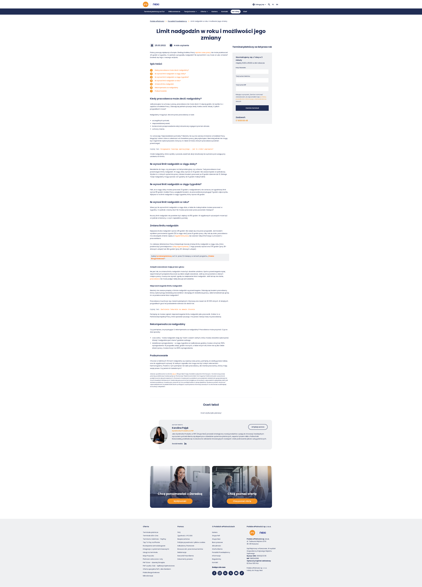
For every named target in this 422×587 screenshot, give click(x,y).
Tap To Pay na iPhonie (151, 542)
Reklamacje (181, 552)
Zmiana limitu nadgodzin (164, 84)
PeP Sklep (235, 11)
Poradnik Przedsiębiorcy (177, 21)
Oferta (203, 11)
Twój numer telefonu (243, 76)
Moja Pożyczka (148, 556)
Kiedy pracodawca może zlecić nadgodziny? (172, 70)
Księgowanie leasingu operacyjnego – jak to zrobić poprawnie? (187, 149)
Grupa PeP (216, 536)
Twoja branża (189, 11)
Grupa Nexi (216, 539)
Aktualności (216, 546)
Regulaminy (216, 559)
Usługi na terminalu (150, 552)
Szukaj (269, 4)
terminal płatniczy (164, 256)
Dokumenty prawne (185, 559)
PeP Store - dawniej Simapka (154, 562)
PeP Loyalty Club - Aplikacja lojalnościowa (159, 566)
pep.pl (174, 374)
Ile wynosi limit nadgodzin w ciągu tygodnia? (172, 77)
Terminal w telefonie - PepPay (154, 539)
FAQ (179, 532)
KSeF (245, 11)
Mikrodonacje (148, 576)
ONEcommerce (174, 11)
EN (277, 4)
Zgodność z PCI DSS (184, 536)
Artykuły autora (258, 427)
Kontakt (224, 11)
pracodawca (155, 279)
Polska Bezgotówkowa (151, 572)
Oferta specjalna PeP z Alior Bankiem (157, 569)
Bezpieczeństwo (183, 539)
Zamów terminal (252, 108)
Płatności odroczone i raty (153, 559)
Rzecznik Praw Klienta (185, 556)
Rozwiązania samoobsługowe (154, 546)
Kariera (214, 11)
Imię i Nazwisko (241, 68)
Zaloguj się (259, 4)
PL (273, 4)
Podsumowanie (161, 91)
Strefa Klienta (217, 549)
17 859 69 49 (242, 120)
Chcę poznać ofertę (242, 501)
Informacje (216, 556)
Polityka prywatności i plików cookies (191, 542)
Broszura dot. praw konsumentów (190, 549)
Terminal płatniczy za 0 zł (154, 11)
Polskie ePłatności (157, 21)
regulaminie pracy (182, 236)
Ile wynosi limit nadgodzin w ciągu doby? (170, 74)
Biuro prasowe (217, 542)
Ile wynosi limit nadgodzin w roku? (168, 81)
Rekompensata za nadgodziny (166, 87)
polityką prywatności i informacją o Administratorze (251, 98)
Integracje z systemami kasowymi (156, 549)
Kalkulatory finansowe (185, 546)
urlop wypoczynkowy (181, 246)
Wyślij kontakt (180, 501)
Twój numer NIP (241, 85)
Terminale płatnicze (150, 532)
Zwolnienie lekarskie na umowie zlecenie (178, 309)
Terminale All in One (150, 536)
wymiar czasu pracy (203, 52)
